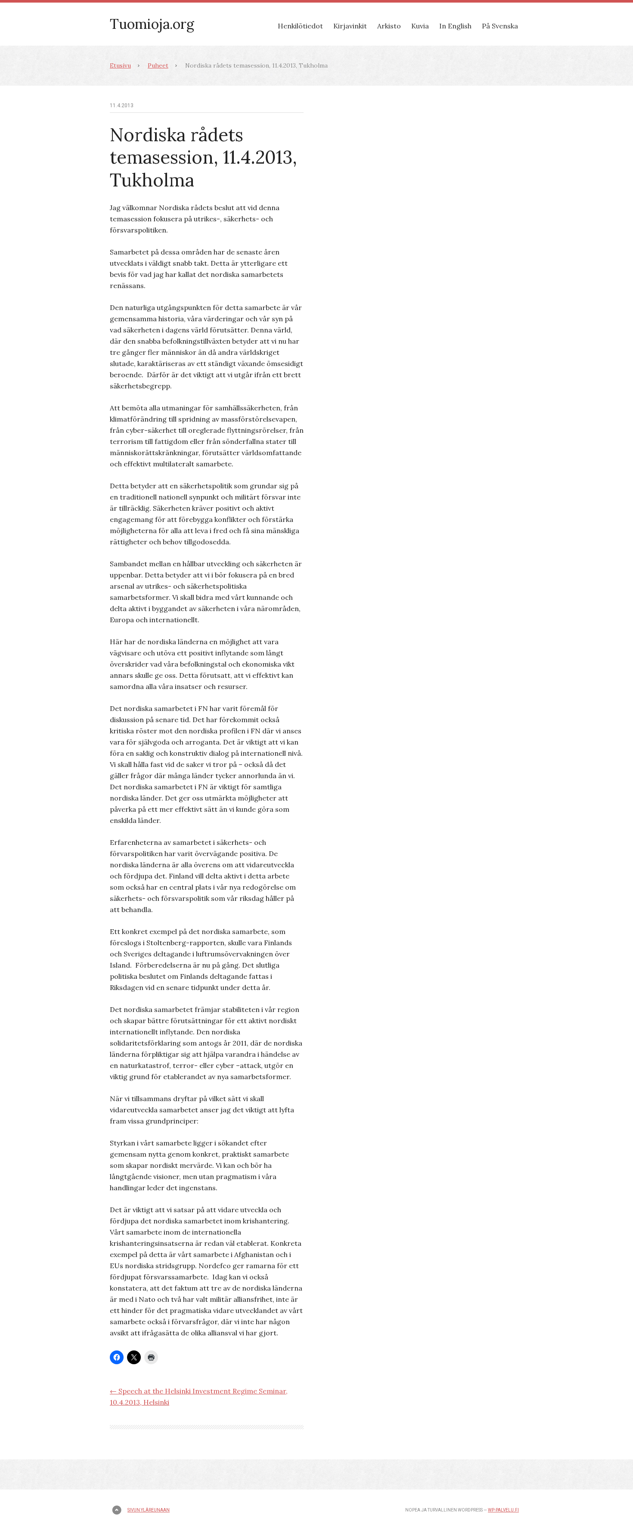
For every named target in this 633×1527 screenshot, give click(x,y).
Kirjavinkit (350, 26)
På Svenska (500, 26)
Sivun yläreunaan (148, 1510)
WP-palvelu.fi (503, 1510)
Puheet (158, 65)
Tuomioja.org (152, 24)
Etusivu (120, 65)
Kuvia (420, 26)
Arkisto (389, 26)
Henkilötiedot (300, 26)
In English (455, 26)
